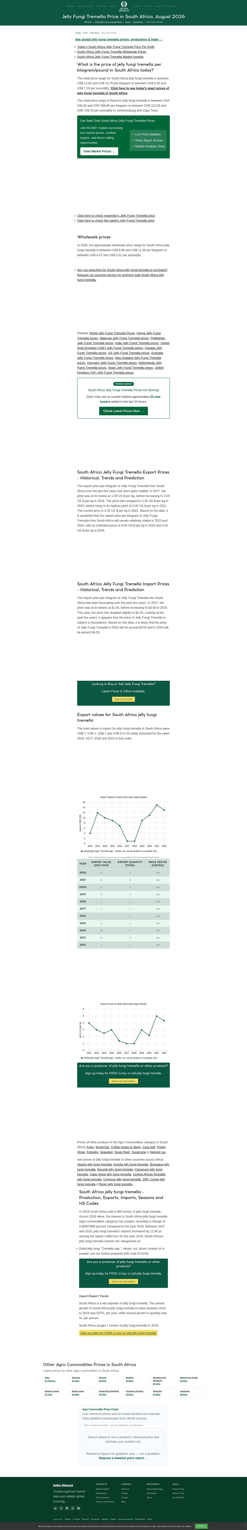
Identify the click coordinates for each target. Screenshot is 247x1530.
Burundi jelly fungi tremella (115, 1169)
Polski (149, 1519)
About (112, 6)
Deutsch (85, 1519)
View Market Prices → (99, 151)
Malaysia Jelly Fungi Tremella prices (124, 338)
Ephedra (92, 1152)
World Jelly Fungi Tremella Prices (108, 22)
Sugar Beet (122, 1152)
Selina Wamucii (63, 1485)
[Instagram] (72, 1508)
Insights (70, 6)
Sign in (149, 1497)
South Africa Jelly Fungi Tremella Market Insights (110, 56)
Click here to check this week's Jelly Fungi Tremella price (115, 220)
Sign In (149, 6)
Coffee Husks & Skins (126, 1147)
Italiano (113, 1519)
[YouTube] (78, 1508)
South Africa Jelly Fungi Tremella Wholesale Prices (111, 51)
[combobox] (123, 1425)
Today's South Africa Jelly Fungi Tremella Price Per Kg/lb (115, 47)
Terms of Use (178, 1493)
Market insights (102, 1489)
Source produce (103, 1497)
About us (125, 1489)
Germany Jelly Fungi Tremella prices (112, 363)
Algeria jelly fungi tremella (94, 1164)
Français (76, 1519)
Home (89, 22)
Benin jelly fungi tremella (115, 1184)
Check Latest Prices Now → (123, 411)
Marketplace (85, 6)
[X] (61, 1508)
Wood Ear (102, 1147)
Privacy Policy (178, 1489)
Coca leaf (148, 1147)
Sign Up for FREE (123, 699)
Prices (127, 22)
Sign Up (160, 6)
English (172, 6)
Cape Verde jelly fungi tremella (110, 1174)
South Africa (138, 22)
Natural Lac (158, 1152)
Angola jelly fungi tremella (130, 1164)
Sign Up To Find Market (124, 1081)
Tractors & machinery (105, 1502)
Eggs (90, 1147)
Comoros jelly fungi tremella (122, 1179)
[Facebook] (67, 1508)
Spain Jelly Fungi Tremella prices (130, 367)
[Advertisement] (124, 184)
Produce (101, 6)
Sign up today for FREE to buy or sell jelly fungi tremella (118, 1333)
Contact (137, 6)
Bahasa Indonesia (125, 1519)
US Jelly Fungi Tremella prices (128, 353)
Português (95, 1519)
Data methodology (155, 1489)
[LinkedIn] (55, 1508)
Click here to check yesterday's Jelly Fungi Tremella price (116, 215)
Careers (124, 1493)
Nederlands (140, 1519)
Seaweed (106, 1152)
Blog (123, 1502)
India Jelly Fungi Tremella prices (137, 343)
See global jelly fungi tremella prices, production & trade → (118, 39)
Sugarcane (138, 1152)
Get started (152, 1493)
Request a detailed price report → (123, 1458)
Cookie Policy (178, 1497)
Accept (201, 1526)
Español (105, 1519)
